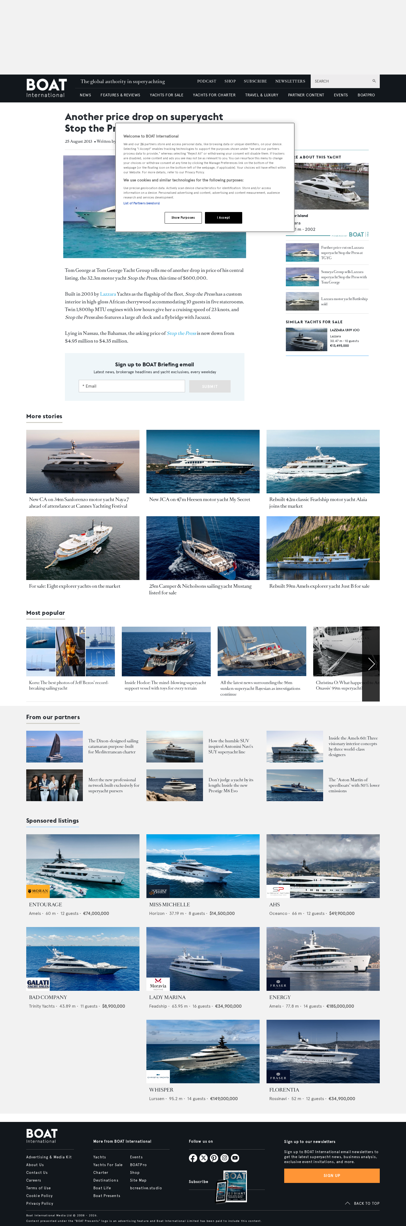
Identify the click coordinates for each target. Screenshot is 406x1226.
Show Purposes (183, 217)
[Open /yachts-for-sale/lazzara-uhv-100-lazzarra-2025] (306, 339)
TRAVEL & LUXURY (261, 95)
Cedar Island (297, 215)
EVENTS (341, 95)
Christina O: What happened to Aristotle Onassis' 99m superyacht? (353, 685)
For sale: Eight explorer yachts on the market (74, 586)
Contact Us (37, 1173)
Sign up (332, 1175)
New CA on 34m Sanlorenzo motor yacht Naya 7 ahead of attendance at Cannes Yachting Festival (79, 502)
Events (136, 1157)
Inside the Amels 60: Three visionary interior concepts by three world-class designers (353, 746)
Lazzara (108, 294)
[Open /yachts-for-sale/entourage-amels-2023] (82, 866)
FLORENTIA (284, 1090)
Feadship (158, 1006)
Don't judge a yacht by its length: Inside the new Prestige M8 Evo (231, 785)
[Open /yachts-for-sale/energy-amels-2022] (323, 959)
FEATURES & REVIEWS (120, 95)
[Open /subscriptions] (226, 1188)
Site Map (138, 1180)
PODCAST (206, 81)
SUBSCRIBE (255, 81)
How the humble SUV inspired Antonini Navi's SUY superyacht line (231, 746)
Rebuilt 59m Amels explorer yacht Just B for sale (319, 586)
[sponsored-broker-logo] (38, 896)
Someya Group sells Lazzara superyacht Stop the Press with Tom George (344, 277)
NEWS (85, 95)
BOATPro (138, 1165)
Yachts (99, 1157)
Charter (100, 1173)
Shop (135, 1173)
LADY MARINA (167, 997)
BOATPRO (366, 95)
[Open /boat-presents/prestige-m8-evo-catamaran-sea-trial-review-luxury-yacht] (174, 785)
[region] (205, 177)
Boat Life (102, 1188)
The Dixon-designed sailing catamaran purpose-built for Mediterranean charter (113, 746)
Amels (35, 913)
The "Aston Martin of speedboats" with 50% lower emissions (354, 785)
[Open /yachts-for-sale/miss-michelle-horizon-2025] (203, 866)
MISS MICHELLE (169, 904)
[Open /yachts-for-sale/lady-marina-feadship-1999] (203, 959)
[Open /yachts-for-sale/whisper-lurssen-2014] (203, 1052)
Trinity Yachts (42, 1006)
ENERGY (280, 997)
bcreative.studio (146, 1188)
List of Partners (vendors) (141, 203)
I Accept (223, 217)
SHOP (230, 81)
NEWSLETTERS (290, 81)
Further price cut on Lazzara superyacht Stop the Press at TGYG (342, 252)
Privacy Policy (39, 1203)
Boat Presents (106, 1196)
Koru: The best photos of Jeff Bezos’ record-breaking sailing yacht (69, 685)
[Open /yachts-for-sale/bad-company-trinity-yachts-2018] (82, 959)
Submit (210, 386)
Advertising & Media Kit (49, 1157)
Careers (33, 1180)
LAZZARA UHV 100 (345, 330)
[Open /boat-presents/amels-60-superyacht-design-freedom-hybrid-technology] (295, 746)
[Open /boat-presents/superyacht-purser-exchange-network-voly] (54, 785)
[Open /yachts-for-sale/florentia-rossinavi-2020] (323, 1052)
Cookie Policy (39, 1196)
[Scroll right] (371, 663)
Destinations (105, 1180)
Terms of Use (38, 1188)
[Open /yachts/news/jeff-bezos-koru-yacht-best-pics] (70, 652)
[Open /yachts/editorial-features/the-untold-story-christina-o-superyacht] (357, 652)
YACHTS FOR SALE (166, 95)
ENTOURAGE (45, 904)
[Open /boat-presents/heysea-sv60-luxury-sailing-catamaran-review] (54, 746)
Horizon (157, 913)
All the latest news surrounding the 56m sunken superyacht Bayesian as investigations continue (260, 688)
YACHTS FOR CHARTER (214, 95)
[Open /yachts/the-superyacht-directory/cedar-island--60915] (327, 186)
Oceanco (278, 913)
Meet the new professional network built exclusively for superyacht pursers (113, 785)
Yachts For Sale (108, 1165)
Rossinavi (278, 1098)
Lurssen (156, 1098)
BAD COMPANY (48, 997)
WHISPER (161, 1090)
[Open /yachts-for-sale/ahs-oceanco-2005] (323, 866)
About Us (35, 1165)
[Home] (50, 88)
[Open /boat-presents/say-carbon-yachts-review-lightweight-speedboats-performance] (295, 785)
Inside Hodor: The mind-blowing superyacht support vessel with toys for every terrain (165, 685)
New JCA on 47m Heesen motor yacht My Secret (199, 499)
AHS (274, 904)
